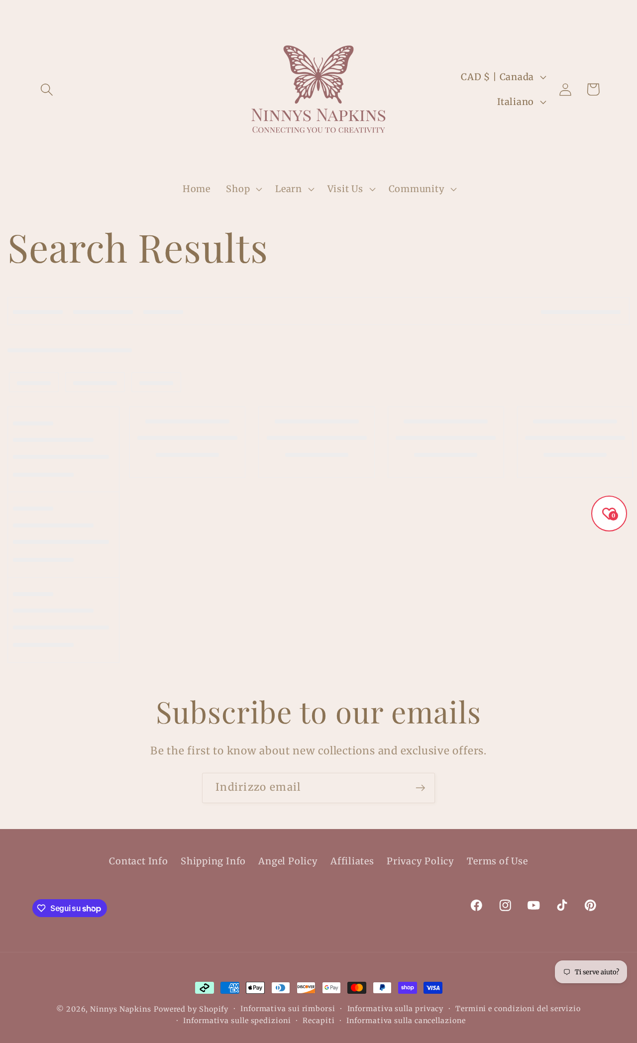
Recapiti (318, 1020)
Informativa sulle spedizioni (237, 1020)
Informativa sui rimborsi (287, 1008)
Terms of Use (497, 861)
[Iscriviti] (420, 788)
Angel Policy (288, 861)
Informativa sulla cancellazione (405, 1020)
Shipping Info (213, 861)
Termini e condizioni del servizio (518, 1008)
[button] (46, 89)
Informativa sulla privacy (395, 1008)
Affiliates (352, 861)
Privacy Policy (420, 861)
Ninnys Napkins (120, 1009)
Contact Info (138, 861)
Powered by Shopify (191, 1009)
